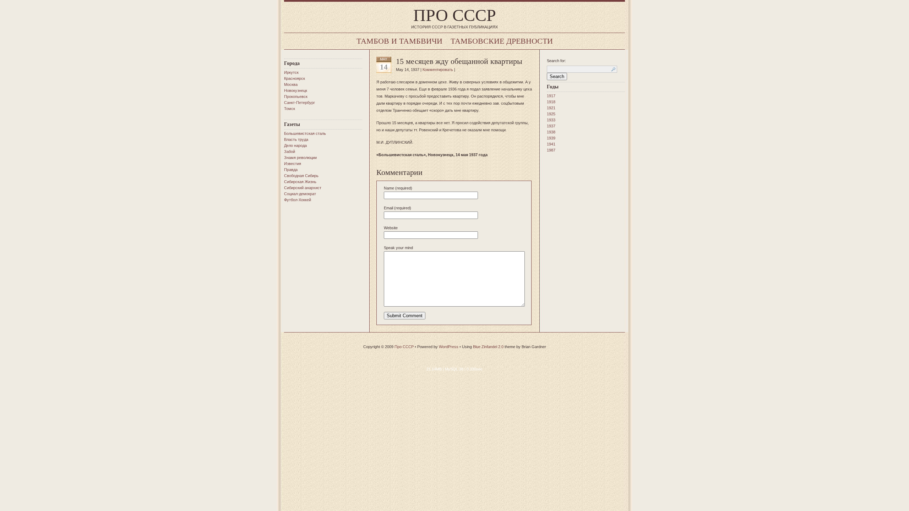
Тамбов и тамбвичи (399, 41)
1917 (551, 96)
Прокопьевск (295, 96)
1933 (551, 120)
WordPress (448, 347)
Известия (292, 163)
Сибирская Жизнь (300, 182)
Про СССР (454, 15)
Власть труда (296, 139)
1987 (551, 150)
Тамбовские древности (502, 41)
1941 (551, 144)
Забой (289, 151)
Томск (289, 108)
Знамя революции (300, 157)
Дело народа (295, 145)
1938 (551, 132)
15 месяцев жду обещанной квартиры (459, 61)
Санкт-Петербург (299, 102)
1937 (551, 126)
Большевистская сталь (305, 133)
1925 (551, 114)
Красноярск (294, 78)
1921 (551, 108)
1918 (551, 102)
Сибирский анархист (302, 188)
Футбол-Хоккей (297, 200)
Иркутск (291, 72)
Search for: (556, 61)
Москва (291, 84)
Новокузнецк (295, 90)
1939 (551, 138)
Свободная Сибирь (301, 176)
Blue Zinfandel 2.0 (488, 347)
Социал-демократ (300, 194)
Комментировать (438, 69)
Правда (291, 169)
